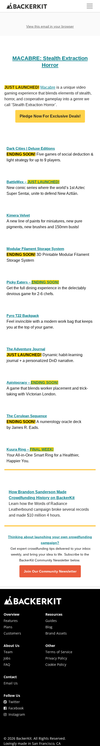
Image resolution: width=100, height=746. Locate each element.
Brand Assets (56, 633)
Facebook (15, 708)
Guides (51, 620)
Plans (8, 627)
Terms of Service (58, 652)
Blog (48, 627)
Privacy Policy (56, 658)
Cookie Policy (55, 664)
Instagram (16, 714)
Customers (12, 633)
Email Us (11, 683)
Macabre (47, 87)
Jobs (7, 658)
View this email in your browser (50, 26)
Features (11, 620)
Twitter (13, 701)
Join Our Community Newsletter (50, 571)
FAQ (7, 664)
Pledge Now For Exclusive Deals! (50, 116)
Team (8, 652)
